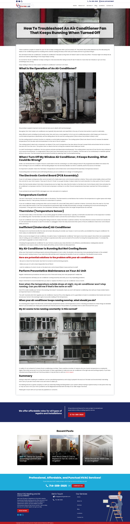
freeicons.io (91, 522)
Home (75, 5)
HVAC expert (70, 372)
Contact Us (109, 5)
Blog (96, 5)
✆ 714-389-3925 (76, 415)
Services (89, 5)
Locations (102, 5)
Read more (23, 510)
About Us (81, 5)
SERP (49, 523)
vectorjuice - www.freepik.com (108, 522)
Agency (51, 523)
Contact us (78, 486)
